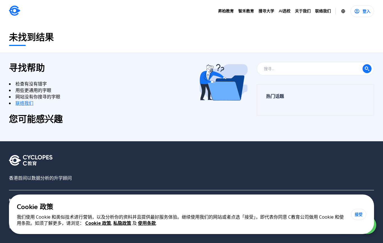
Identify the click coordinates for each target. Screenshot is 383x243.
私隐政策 (122, 223)
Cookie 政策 (98, 223)
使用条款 (147, 223)
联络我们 (24, 103)
